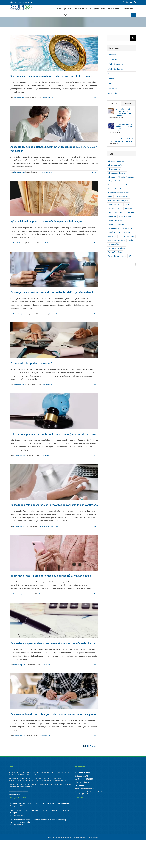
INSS (120, 236)
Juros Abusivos (129, 236)
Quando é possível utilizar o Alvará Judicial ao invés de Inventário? (123, 112)
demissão (130, 212)
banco (110, 197)
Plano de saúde (113, 244)
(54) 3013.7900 (16, 2)
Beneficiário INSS (115, 55)
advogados (112, 177)
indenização (112, 236)
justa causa (112, 240)
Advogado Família (114, 169)
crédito (110, 212)
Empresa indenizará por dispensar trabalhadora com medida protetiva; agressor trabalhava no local (38, 821)
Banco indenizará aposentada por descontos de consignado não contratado (54, 504)
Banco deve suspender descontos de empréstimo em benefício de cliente (52, 643)
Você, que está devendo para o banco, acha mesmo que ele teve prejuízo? (52, 76)
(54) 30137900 (29, 2)
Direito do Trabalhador (116, 224)
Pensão (130, 240)
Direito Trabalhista (114, 228)
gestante (127, 232)
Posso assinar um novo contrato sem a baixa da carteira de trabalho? (124, 127)
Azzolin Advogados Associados (118, 193)
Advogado (120, 161)
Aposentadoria (113, 185)
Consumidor (44, 314)
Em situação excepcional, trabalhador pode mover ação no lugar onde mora (39, 803)
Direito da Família (125, 216)
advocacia (111, 161)
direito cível (112, 216)
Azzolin (110, 189)
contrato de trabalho (115, 208)
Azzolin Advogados (19, 314)
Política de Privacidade (14, 794)
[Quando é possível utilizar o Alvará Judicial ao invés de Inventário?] (111, 109)
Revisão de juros (114, 256)
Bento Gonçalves (122, 201)
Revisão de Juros (48, 97)
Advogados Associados (126, 177)
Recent (128, 103)
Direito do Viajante (115, 69)
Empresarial (113, 74)
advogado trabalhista (115, 181)
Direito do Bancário (115, 64)
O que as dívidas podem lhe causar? (31, 363)
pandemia (121, 240)
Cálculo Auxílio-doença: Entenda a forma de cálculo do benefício (121, 140)
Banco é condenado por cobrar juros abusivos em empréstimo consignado (53, 714)
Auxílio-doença (126, 185)
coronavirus (129, 208)
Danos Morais (120, 212)
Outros (41, 172)
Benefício (111, 201)
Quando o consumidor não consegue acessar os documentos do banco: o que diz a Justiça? (40, 811)
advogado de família (115, 165)
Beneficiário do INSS (122, 197)
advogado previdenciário (116, 173)
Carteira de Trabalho (115, 205)
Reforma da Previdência (116, 248)
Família (111, 79)
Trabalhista (112, 93)
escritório (111, 232)
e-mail (81, 785)
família (119, 232)
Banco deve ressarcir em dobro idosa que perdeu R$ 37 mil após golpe (50, 575)
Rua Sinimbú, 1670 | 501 (84, 779)
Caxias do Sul (129, 205)
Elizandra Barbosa (19, 97)
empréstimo (127, 228)
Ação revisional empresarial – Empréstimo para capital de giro (46, 221)
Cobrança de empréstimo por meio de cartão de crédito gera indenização (52, 292)
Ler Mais (94, 97)
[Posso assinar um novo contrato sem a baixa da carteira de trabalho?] (111, 124)
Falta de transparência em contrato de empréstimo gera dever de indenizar (53, 434)
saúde (124, 256)
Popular (114, 103)
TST (130, 256)
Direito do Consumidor (116, 220)
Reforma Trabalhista (115, 252)
